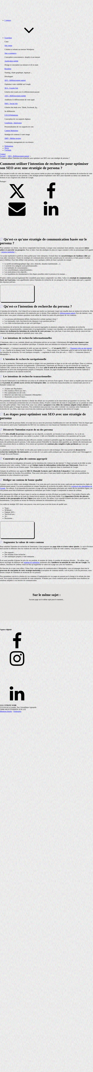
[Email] (17, 216)
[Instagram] (46, 658)
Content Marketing (11, 131)
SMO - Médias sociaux (13, 138)
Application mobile (11, 61)
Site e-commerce (10, 53)
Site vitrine (8, 46)
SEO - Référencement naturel (15, 80)
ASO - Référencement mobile (15, 96)
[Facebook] (51, 199)
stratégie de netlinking (31, 562)
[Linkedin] (51, 216)
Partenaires (17, 711)
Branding (8, 69)
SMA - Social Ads (11, 104)
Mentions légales (6, 711)
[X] (17, 199)
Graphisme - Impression (13, 123)
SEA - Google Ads (11, 88)
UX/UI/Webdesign (11, 115)
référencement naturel (67, 313)
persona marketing (8, 252)
